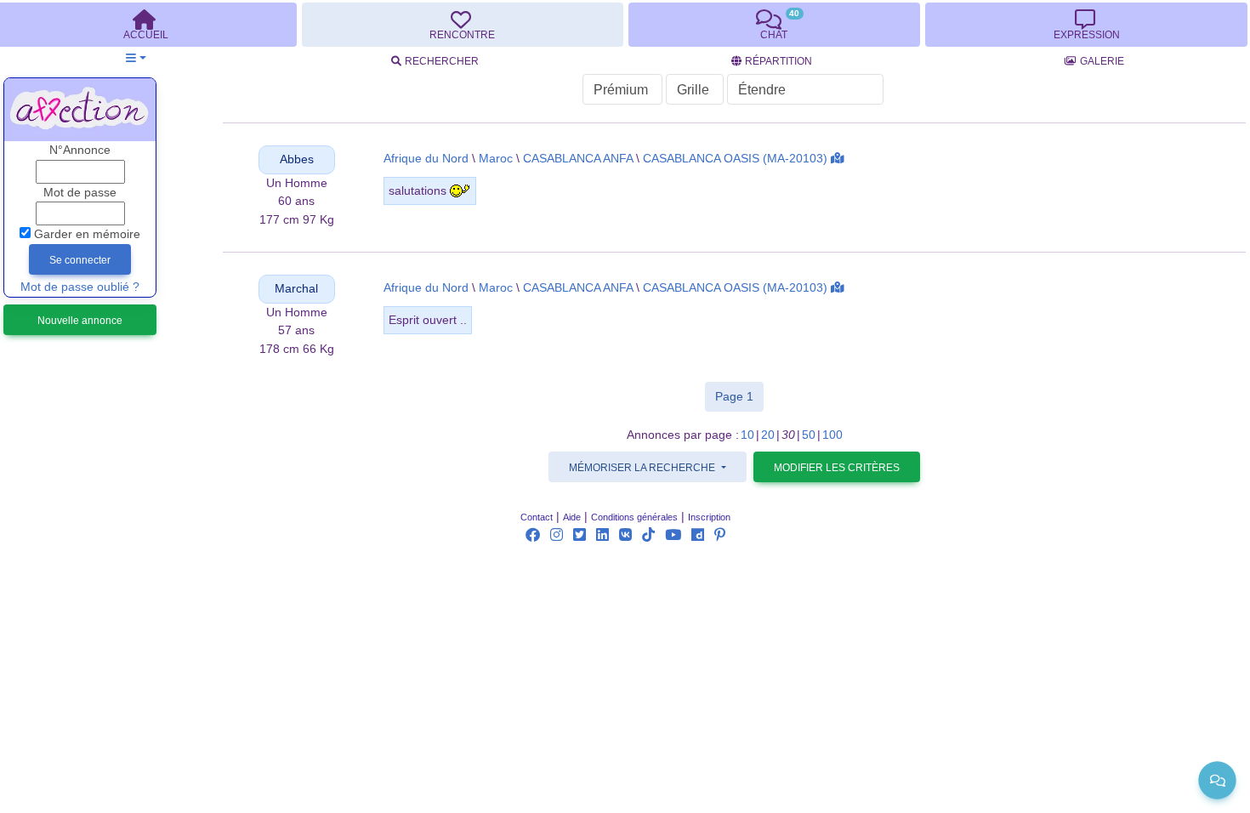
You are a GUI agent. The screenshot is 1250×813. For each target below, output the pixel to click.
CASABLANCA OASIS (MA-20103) (735, 158)
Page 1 (739, 396)
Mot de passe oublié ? (79, 287)
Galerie (1102, 61)
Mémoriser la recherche (643, 468)
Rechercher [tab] (442, 61)
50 (808, 435)
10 (747, 435)
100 (832, 435)
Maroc (496, 158)
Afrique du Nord (426, 158)
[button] (135, 58)
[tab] (462, 25)
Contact (536, 517)
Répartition (778, 61)
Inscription (709, 517)
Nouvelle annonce (79, 321)
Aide (572, 517)
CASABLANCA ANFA (578, 158)
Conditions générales (634, 517)
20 (768, 435)
